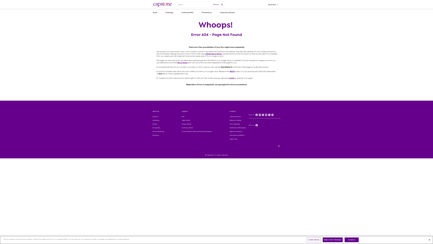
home (231, 78)
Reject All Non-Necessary (332, 240)
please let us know (213, 54)
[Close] (429, 239)
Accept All (351, 240)
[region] (216, 240)
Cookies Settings (313, 240)
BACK (232, 71)
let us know (182, 63)
